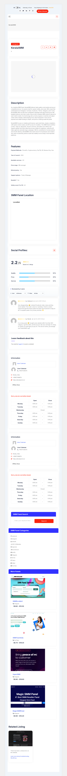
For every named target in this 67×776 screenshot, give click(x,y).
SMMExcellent (18, 601)
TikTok (13, 557)
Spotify (13, 552)
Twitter (13, 563)
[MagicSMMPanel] (28, 696)
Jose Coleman (21, 363)
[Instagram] (54, 250)
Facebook (14, 536)
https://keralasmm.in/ (19, 380)
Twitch (13, 560)
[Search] (57, 16)
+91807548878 (23, 370)
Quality (13, 273)
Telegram (14, 555)
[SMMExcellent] (28, 586)
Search (44, 521)
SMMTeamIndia (18, 638)
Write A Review (42, 11)
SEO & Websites (16, 544)
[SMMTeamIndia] (28, 623)
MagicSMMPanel (18, 711)
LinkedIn (14, 541)
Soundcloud (15, 549)
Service (13, 281)
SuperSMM (16, 674)
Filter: (30, 293)
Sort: (13, 293)
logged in (20, 344)
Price (12, 277)
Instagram (15, 44)
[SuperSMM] (28, 660)
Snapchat (14, 547)
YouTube (14, 566)
